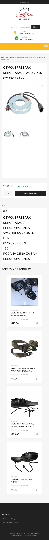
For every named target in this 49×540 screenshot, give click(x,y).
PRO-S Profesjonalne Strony (28, 535)
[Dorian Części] (24, 20)
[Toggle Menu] (46, 46)
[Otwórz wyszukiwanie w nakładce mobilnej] (24, 27)
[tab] (24, 205)
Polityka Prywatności (10, 522)
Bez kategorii (10, 57)
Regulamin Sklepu (9, 519)
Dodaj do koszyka (30, 194)
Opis (3, 205)
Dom (2, 57)
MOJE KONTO (24, 2)
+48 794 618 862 (25, 34)
